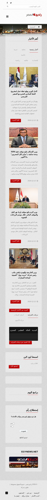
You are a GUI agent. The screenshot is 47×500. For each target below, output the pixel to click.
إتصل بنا (16, 496)
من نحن (29, 493)
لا (10, 426)
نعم (11, 423)
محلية (23, 49)
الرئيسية (36, 493)
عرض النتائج (23, 437)
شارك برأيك (25, 496)
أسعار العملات (19, 315)
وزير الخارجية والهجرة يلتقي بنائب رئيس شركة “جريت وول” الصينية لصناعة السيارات (24, 275)
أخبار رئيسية (34, 49)
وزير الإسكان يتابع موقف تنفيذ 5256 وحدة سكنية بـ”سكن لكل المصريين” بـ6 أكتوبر (24, 154)
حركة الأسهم (19, 320)
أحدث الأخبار (35, 496)
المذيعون (21, 493)
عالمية (23, 55)
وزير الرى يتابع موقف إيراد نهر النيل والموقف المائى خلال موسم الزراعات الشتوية (24, 214)
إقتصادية (35, 60)
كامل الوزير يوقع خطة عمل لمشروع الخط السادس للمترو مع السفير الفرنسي (24, 94)
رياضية (17, 60)
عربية (16, 49)
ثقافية (26, 60)
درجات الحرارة (33, 315)
